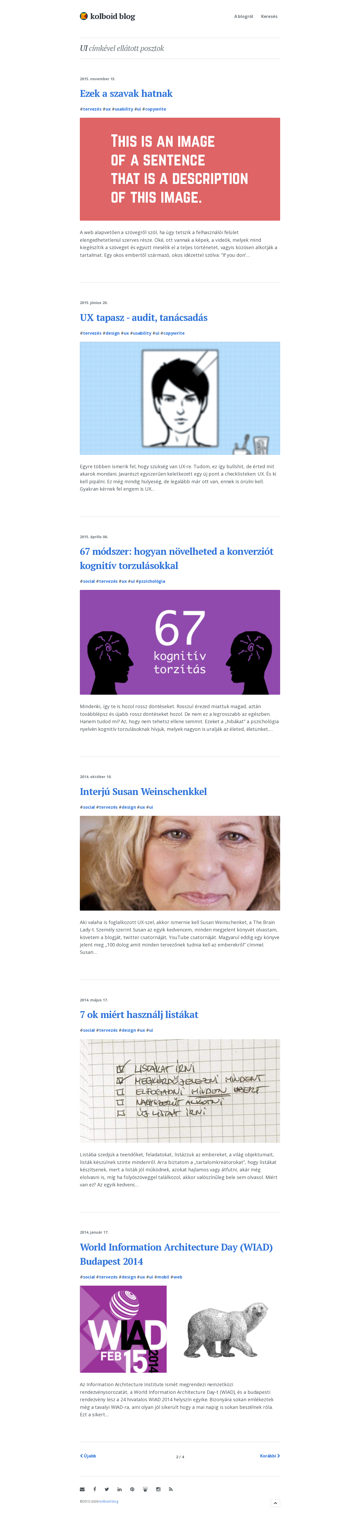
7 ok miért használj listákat (139, 1014)
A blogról (243, 16)
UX (108, 109)
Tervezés (92, 109)
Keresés (269, 16)
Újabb (89, 1456)
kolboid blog (112, 16)
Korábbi (268, 1456)
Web (177, 1277)
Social (89, 581)
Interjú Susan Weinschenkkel (143, 791)
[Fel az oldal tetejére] (275, 1503)
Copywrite (155, 109)
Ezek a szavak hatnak (126, 93)
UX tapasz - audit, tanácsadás (143, 317)
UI (139, 109)
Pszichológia (152, 581)
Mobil (163, 1277)
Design (113, 333)
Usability (124, 109)
